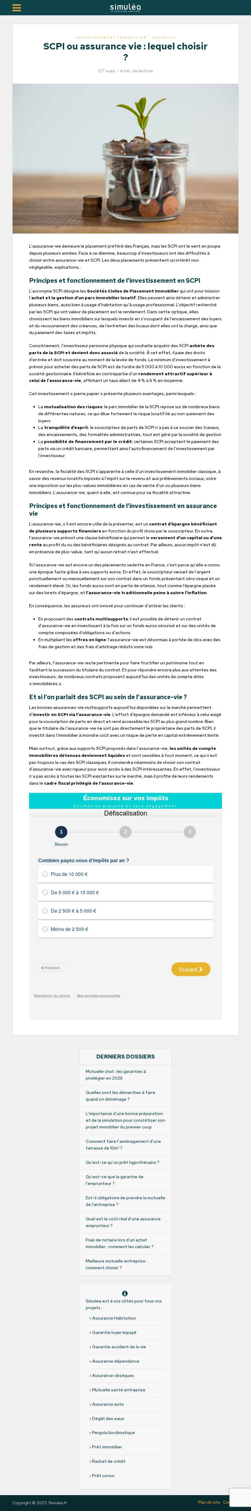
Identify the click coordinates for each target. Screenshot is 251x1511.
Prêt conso (103, 1475)
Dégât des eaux (108, 1418)
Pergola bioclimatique (113, 1432)
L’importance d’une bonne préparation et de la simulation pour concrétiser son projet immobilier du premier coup (125, 1120)
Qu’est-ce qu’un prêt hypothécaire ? (122, 1162)
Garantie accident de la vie (119, 1346)
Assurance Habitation (114, 1318)
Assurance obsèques (113, 1375)
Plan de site (209, 1502)
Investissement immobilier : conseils (125, 37)
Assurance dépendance (115, 1361)
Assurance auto (108, 1404)
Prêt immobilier (107, 1447)
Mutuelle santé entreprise (118, 1390)
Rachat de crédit (109, 1461)
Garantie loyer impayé (114, 1332)
